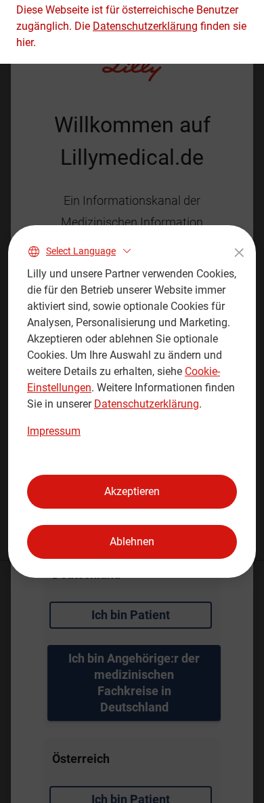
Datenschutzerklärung (146, 403)
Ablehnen (132, 541)
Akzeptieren (132, 491)
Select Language (81, 251)
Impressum (54, 431)
